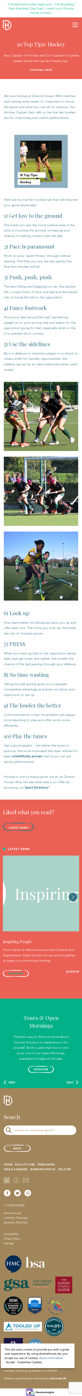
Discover (41, 1069)
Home (8, 1164)
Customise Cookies (29, 1362)
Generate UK (58, 1378)
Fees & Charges (16, 1169)
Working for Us (42, 1169)
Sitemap (9, 1243)
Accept (10, 1362)
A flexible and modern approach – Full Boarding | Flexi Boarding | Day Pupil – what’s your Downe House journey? (41, 8)
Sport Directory (36, 787)
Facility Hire (25, 1164)
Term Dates (46, 1164)
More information (51, 1358)
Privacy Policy (12, 1238)
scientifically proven (27, 756)
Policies (64, 1169)
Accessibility (11, 1234)
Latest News (18, 827)
